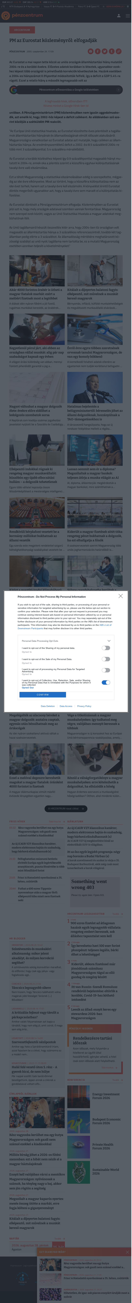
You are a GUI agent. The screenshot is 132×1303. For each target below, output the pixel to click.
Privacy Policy (84, 706)
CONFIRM (43, 695)
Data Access (66, 706)
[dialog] (66, 651)
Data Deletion (48, 706)
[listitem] (66, 641)
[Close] (122, 597)
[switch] (106, 648)
